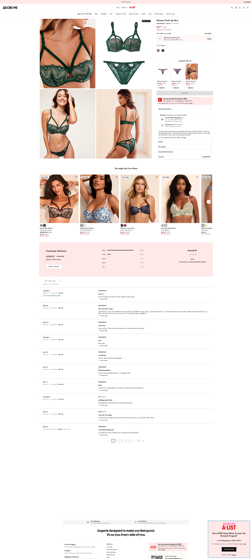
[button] (168, 23)
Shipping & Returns (72, 557)
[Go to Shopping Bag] (248, 8)
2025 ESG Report (112, 550)
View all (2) (208, 33)
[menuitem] (84, 13)
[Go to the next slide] (209, 202)
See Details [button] (247, 2)
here (185, 137)
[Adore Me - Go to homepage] (10, 7)
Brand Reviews (111, 555)
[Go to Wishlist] (244, 8)
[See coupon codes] (236, 8)
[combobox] (53, 281)
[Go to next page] (143, 440)
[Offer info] (170, 30)
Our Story (109, 547)
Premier (67, 551)
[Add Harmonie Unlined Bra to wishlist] (197, 177)
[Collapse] (247, 523)
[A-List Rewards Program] (132, 7)
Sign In (234, 555)
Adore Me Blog (111, 552)
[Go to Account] (240, 8)
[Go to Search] (232, 8)
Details (209, 39)
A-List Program (70, 544)
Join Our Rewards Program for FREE (175, 99)
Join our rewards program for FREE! (170, 544)
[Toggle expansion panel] (211, 109)
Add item (162, 88)
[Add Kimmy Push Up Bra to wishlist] (76, 177)
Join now (163, 115)
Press (108, 557)
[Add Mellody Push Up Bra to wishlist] (116, 177)
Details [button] (191, 103)
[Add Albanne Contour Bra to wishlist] (157, 177)
